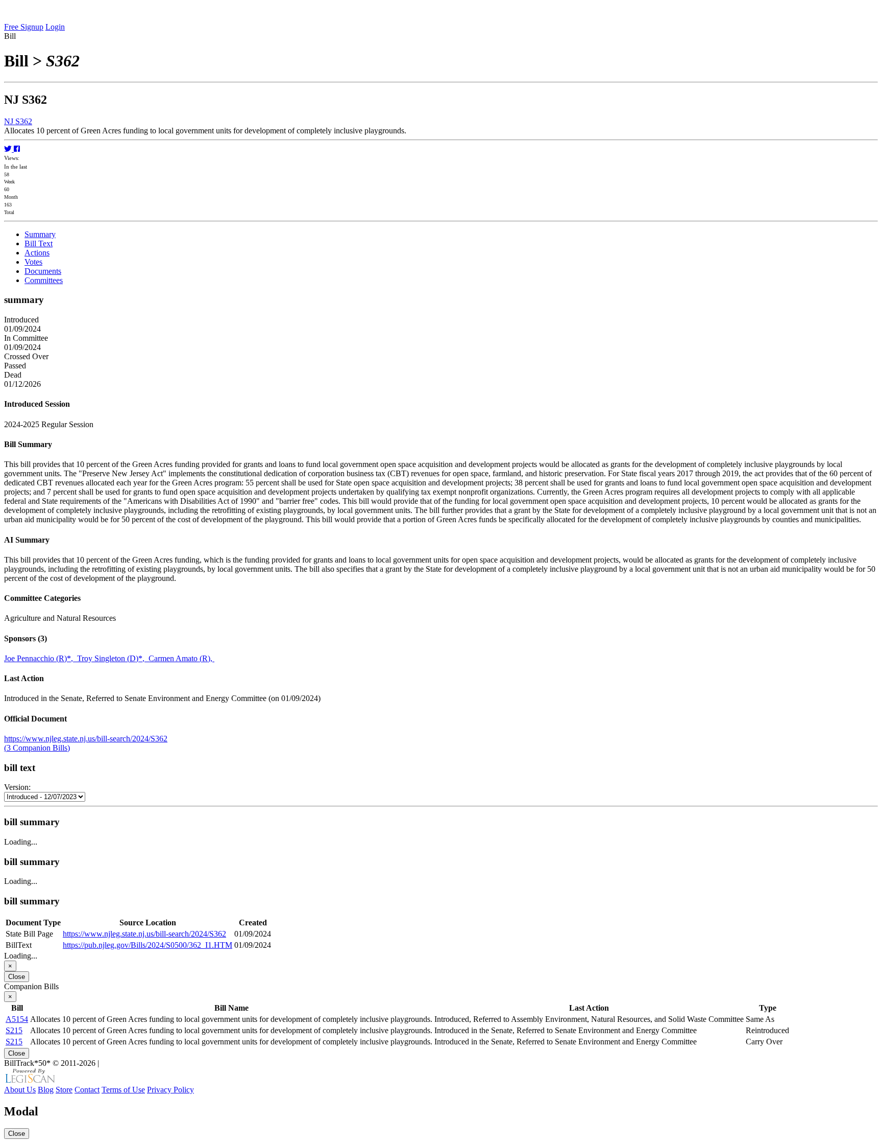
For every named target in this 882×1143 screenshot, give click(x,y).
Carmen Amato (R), (181, 658)
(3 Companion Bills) (37, 747)
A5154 (17, 1019)
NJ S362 (18, 121)
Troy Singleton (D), (113, 658)
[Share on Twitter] (9, 149)
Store (64, 1089)
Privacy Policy (170, 1089)
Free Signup (23, 26)
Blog (46, 1089)
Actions (37, 252)
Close (16, 977)
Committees (43, 280)
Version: (17, 787)
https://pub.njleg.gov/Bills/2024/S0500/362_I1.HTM (147, 945)
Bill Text (38, 243)
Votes (33, 262)
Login (55, 26)
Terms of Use (123, 1089)
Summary (40, 234)
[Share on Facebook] (17, 149)
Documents (42, 271)
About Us (20, 1089)
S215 (14, 1030)
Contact (87, 1089)
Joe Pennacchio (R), (40, 658)
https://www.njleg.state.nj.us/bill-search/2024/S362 (85, 738)
